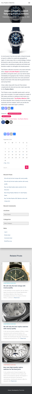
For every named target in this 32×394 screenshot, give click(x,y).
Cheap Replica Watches (9, 283)
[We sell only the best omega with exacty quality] (16, 271)
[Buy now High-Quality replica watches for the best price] (16, 352)
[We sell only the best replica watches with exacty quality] (16, 312)
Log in (5, 232)
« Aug (4, 163)
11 (12, 151)
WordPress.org (8, 241)
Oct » (8, 163)
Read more (17, 297)
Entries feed (7, 235)
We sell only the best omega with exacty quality (15, 178)
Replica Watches (6, 116)
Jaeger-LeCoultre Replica (12, 71)
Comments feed (8, 238)
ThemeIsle (21, 390)
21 (23, 154)
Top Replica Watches (20, 98)
